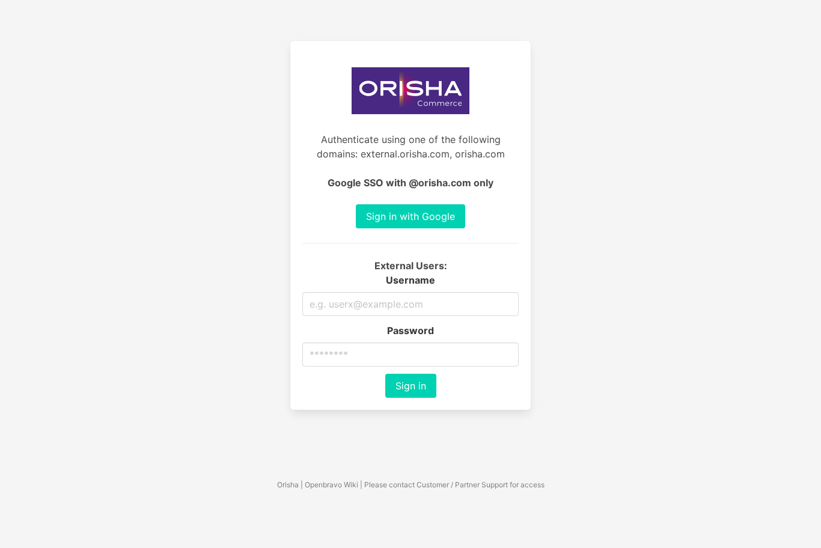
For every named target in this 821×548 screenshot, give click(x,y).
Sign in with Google (410, 216)
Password (410, 330)
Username (410, 280)
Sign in (410, 386)
